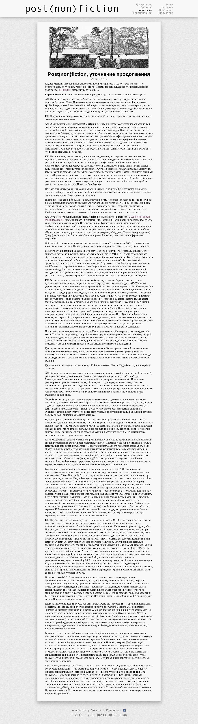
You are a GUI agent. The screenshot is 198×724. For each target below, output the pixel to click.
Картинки (167, 7)
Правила (96, 710)
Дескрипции (144, 4)
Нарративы (145, 10)
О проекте (79, 710)
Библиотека (165, 12)
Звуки (169, 4)
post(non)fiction (72, 8)
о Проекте (64, 90)
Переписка (166, 10)
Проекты (146, 7)
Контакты (112, 710)
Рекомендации (142, 12)
